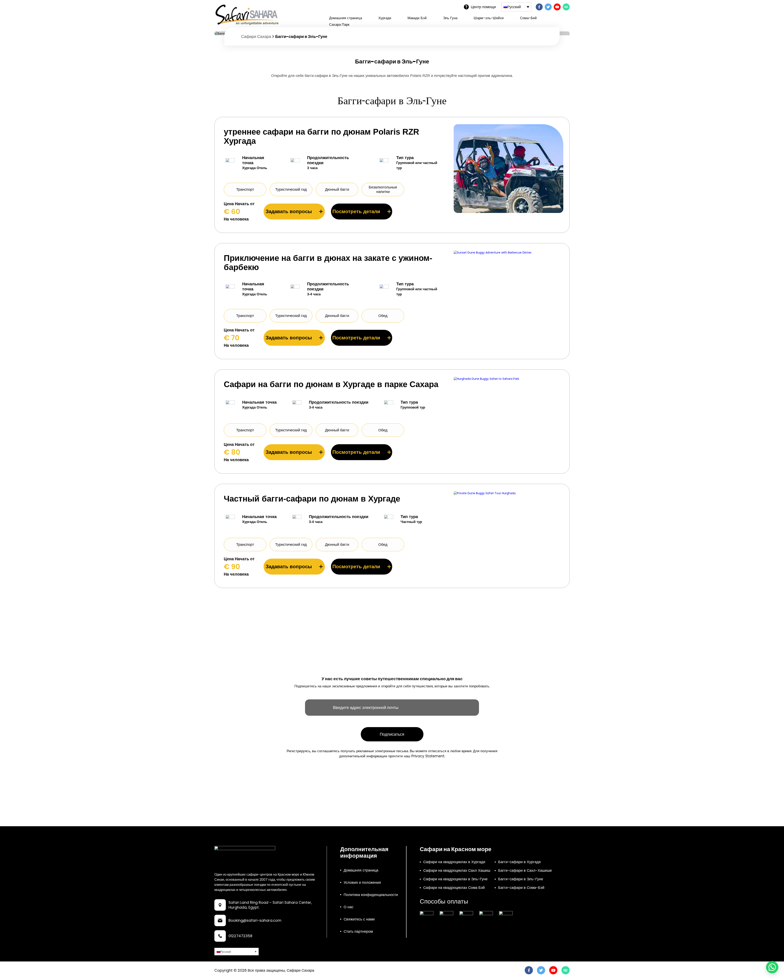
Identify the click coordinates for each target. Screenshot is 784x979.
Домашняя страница (345, 18)
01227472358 (240, 935)
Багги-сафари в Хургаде (519, 861)
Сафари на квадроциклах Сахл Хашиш (456, 870)
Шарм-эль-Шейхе (489, 18)
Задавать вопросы (289, 211)
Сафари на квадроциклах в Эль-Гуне (455, 879)
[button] (772, 967)
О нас (348, 906)
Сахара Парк (339, 24)
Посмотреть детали (356, 211)
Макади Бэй (417, 18)
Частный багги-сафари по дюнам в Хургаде (312, 498)
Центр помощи (483, 6)
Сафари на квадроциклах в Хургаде (454, 861)
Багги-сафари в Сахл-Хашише (525, 870)
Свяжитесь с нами (359, 919)
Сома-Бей (528, 18)
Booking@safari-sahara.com (254, 920)
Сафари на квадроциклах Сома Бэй (454, 887)
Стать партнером (358, 931)
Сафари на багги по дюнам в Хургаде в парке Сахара (331, 384)
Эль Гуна (450, 18)
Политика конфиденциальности (371, 894)
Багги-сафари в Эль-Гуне (520, 879)
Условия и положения (362, 882)
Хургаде (384, 18)
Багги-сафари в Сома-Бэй (521, 887)
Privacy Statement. (428, 756)
